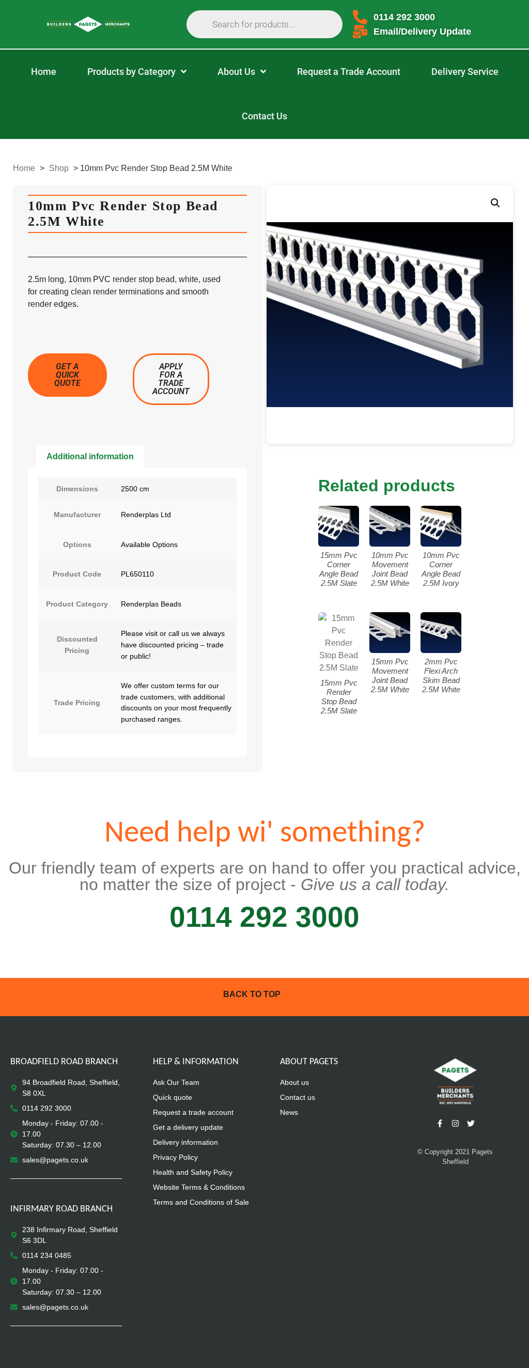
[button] (495, 203)
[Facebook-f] (439, 1123)
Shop (59, 168)
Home (24, 168)
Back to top (252, 994)
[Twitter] (470, 1123)
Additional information (90, 456)
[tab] (90, 456)
